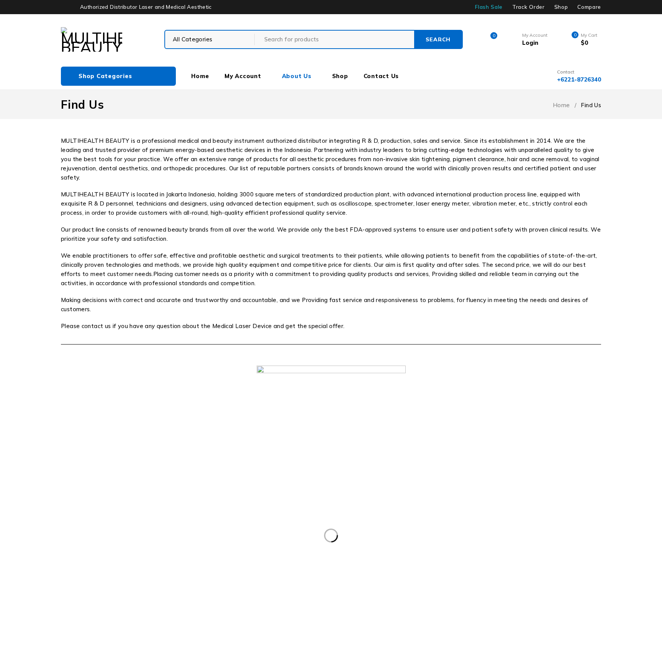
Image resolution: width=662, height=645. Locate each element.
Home (561, 105)
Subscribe (587, 505)
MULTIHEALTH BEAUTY (86, 461)
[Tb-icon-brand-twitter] (531, 531)
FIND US (253, 462)
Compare (589, 7)
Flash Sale (489, 7)
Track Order (528, 7)
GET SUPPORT (375, 462)
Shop (561, 7)
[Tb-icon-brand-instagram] (552, 531)
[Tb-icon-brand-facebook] (510, 531)
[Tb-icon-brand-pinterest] (573, 531)
